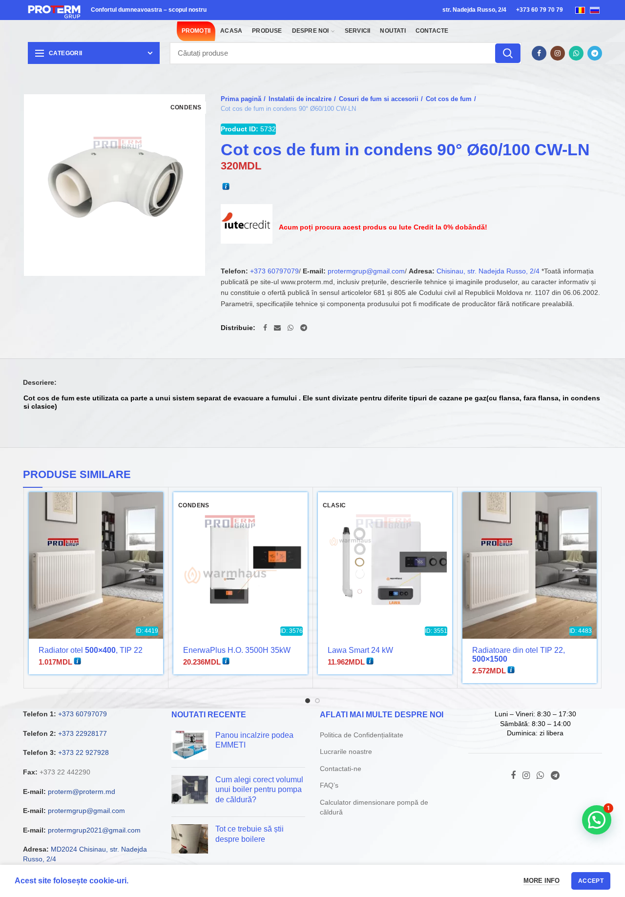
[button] (596, 819)
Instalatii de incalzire (300, 99)
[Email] (277, 327)
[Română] (580, 9)
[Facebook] (539, 53)
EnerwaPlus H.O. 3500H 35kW (237, 650)
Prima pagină (241, 99)
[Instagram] (557, 53)
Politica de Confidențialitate (361, 735)
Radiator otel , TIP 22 (91, 650)
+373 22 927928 (83, 752)
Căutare (508, 53)
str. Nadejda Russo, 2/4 (474, 9)
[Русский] (595, 9)
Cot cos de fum (449, 99)
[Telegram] (594, 53)
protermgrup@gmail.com (366, 271)
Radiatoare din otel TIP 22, (518, 654)
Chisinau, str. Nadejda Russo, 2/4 (488, 271)
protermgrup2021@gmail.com (94, 830)
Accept (591, 880)
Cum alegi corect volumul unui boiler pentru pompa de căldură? (259, 789)
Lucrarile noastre (346, 751)
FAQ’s (329, 785)
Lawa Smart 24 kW (360, 650)
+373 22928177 (82, 733)
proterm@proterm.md (81, 791)
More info (541, 880)
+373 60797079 (274, 271)
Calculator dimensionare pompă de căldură (374, 807)
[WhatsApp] (576, 53)
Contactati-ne (340, 768)
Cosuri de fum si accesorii (378, 99)
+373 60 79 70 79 (539, 9)
